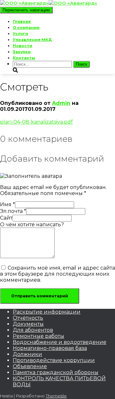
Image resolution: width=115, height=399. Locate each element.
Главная (22, 21)
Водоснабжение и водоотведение (59, 342)
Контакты (24, 57)
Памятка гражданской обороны (55, 372)
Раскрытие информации (46, 312)
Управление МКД (32, 39)
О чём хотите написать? (32, 224)
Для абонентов (33, 330)
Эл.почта (13, 211)
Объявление (30, 366)
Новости (22, 45)
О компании (26, 27)
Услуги (20, 33)
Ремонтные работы (38, 336)
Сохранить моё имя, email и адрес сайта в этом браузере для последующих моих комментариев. (57, 274)
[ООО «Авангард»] (48, 3)
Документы (28, 324)
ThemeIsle (56, 395)
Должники (27, 354)
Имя (7, 204)
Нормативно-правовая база (50, 348)
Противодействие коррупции (54, 360)
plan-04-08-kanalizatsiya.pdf (36, 122)
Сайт (6, 218)
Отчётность (28, 318)
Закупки (22, 51)
